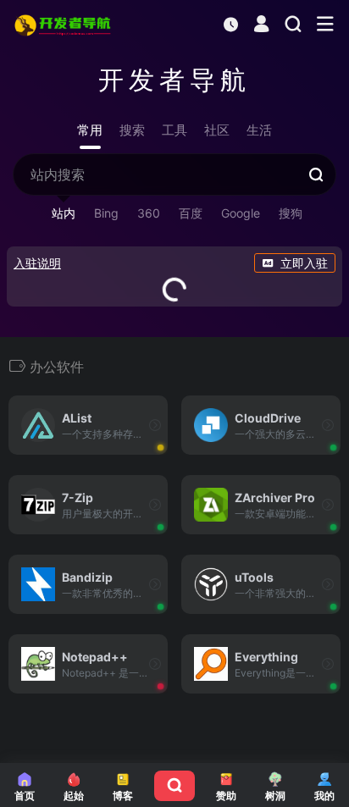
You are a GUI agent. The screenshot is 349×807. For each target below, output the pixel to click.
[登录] (261, 25)
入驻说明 (37, 263)
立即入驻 (304, 263)
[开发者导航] (64, 24)
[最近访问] (231, 24)
